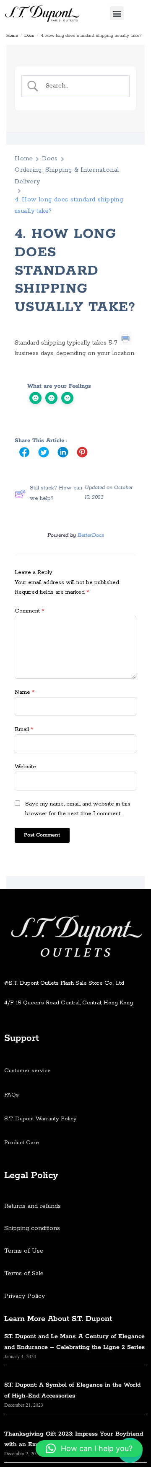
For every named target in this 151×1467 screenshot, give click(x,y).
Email (24, 729)
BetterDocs (91, 535)
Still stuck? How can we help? (56, 493)
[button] (117, 13)
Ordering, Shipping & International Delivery (67, 175)
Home (12, 36)
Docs (29, 36)
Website (25, 766)
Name (24, 692)
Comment (29, 611)
